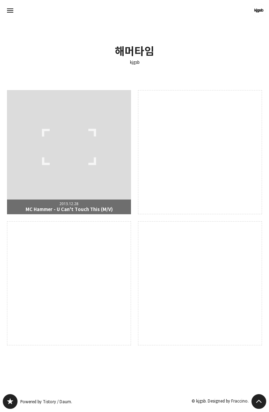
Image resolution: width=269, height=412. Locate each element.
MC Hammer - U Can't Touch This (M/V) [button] (69, 152)
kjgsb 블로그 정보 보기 (258, 10)
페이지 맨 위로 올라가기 (258, 401)
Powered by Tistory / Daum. (46, 401)
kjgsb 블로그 (10, 401)
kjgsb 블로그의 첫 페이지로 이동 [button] (134, 10)
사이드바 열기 (10, 10)
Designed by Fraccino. (228, 401)
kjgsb (134, 62)
